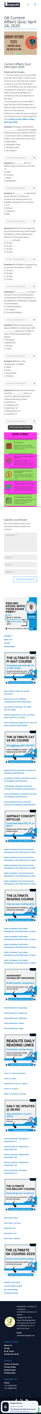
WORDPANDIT (9, 646)
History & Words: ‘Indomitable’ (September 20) (16, 1155)
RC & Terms (9, 1351)
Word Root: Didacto (12, 1238)
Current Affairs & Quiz (13, 1286)
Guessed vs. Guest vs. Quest (15, 1083)
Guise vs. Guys (10, 1078)
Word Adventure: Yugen (14, 1028)
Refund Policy (10, 1370)
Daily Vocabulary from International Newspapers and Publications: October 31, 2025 (20, 851)
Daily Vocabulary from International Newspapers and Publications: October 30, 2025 (20, 859)
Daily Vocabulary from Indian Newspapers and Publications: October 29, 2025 (20, 961)
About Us (8, 1345)
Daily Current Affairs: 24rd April (20, 427)
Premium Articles (11, 1293)
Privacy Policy (10, 1367)
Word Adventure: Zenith (14, 1023)
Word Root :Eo (10, 1228)
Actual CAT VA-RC (11, 1354)
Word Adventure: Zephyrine (15, 1018)
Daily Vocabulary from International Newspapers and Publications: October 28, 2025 (20, 866)
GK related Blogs (11, 1289)
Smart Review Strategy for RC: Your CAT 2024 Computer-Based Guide (20, 724)
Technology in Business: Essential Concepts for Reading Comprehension (19, 787)
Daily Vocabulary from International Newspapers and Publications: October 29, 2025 (20, 882)
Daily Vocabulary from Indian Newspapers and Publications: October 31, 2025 (20, 930)
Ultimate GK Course (12, 1282)
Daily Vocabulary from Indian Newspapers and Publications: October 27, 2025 (20, 953)
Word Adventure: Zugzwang (15, 1008)
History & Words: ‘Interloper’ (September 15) (15, 1171)
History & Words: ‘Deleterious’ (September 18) (16, 1147)
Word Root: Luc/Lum (12, 1223)
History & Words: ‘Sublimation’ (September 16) (16, 1163)
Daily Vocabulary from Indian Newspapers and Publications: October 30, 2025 (20, 938)
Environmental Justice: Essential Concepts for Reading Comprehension (19, 803)
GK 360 (6, 643)
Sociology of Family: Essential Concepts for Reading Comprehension (20, 779)
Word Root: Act (10, 1233)
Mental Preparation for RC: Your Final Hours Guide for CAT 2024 (19, 716)
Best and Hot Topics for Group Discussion (16, 692)
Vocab (6, 1348)
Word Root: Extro (11, 1218)
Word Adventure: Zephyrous (15, 1013)
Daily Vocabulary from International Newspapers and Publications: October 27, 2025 (20, 874)
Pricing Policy (9, 1373)
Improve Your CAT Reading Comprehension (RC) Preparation (17, 700)
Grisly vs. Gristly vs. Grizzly (15, 1094)
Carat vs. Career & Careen (14, 1073)
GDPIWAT (8, 636)
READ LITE (8, 639)
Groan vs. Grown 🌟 (12, 1089)
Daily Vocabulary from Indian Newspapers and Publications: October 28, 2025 (20, 946)
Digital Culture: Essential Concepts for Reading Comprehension (20, 771)
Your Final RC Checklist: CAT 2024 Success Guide (17, 708)
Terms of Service (11, 1364)
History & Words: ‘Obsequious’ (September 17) (16, 1140)
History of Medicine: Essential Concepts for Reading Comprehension (20, 795)
